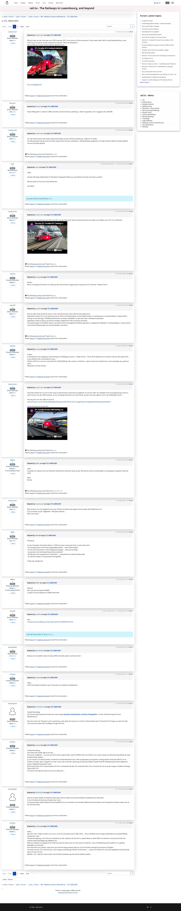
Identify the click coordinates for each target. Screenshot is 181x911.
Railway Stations (148, 104)
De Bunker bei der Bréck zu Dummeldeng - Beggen (155, 50)
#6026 (131, 305)
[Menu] (172, 3)
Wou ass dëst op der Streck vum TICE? (152, 71)
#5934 (131, 500)
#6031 (131, 274)
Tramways (146, 118)
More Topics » (145, 82)
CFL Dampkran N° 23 (147, 58)
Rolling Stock (147, 102)
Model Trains (147, 112)
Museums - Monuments (150, 108)
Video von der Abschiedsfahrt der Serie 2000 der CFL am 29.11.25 (159, 74)
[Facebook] (147, 907)
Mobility (145, 127)
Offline (13, 36)
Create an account (43, 96)
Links (44, 3)
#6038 (131, 130)
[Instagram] (150, 907)
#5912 (131, 703)
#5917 (131, 611)
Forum (38, 3)
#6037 (131, 164)
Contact (50, 3)
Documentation (148, 125)
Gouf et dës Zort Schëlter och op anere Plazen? (154, 37)
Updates (23, 3)
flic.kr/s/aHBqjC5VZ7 (34, 85)
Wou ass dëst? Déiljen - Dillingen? (150, 26)
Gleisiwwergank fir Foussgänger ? (150, 32)
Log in (32, 96)
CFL (143, 100)
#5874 (131, 789)
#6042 (131, 103)
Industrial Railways (149, 114)
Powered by (62, 893)
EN (167, 3)
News (16, 3)
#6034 (131, 211)
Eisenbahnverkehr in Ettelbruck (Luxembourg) (154, 77)
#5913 (131, 674)
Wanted (30, 3)
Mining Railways (148, 116)
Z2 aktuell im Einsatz (147, 21)
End (27, 27)
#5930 (131, 532)
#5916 (131, 647)
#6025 (131, 346)
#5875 (131, 742)
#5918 (131, 579)
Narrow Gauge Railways (150, 110)
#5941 (131, 460)
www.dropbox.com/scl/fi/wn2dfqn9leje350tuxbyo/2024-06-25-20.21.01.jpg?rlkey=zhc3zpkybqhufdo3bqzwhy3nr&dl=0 (69, 402)
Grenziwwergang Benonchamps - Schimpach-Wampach (156, 23)
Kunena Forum (72, 893)
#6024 (131, 384)
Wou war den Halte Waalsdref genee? (152, 34)
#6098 (131, 32)
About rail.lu (59, 3)
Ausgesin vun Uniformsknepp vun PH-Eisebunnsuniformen (157, 80)
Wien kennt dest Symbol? (148, 53)
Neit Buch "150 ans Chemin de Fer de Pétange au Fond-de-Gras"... (159, 55)
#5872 (131, 823)
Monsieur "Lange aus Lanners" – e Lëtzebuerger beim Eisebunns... (159, 64)
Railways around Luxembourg (153, 123)
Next (22, 27)
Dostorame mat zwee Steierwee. (150, 29)
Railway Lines (147, 106)
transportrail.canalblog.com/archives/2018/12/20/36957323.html (50, 622)
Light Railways (147, 121)
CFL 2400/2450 (56, 35)
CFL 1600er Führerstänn (148, 61)
